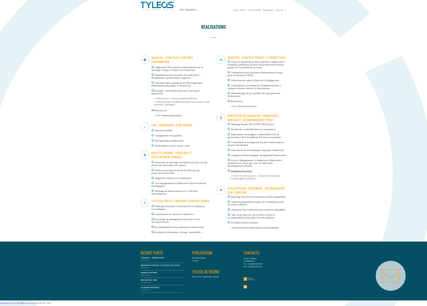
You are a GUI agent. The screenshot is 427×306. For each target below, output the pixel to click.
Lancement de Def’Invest (149, 272)
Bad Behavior (5, 303)
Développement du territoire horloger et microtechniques (255, 228)
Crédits (195, 261)
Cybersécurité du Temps (149, 280)
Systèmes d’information (171, 115)
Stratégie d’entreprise (247, 106)
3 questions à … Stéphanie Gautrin (152, 257)
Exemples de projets (241, 171)
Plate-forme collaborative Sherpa (205, 277)
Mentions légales (199, 258)
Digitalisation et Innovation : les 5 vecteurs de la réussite (160, 265)
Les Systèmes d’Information (150, 287)
